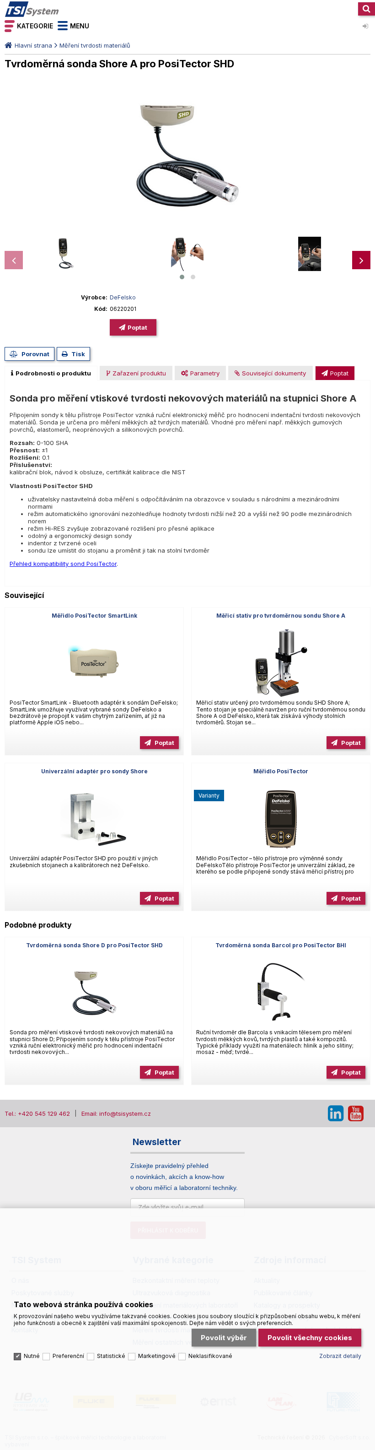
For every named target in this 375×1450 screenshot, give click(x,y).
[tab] (51, 373)
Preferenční (68, 1355)
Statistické (111, 1355)
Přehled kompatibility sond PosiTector (63, 563)
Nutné (32, 1355)
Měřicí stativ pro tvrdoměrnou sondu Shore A (280, 615)
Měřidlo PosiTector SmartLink (94, 615)
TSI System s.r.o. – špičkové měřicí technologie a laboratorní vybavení (32, 9)
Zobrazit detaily (340, 1355)
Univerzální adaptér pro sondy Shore (94, 771)
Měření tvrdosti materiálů (94, 45)
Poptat (137, 327)
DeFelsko (123, 297)
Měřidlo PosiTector (280, 771)
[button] (182, 277)
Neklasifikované (210, 1355)
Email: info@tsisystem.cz (116, 1113)
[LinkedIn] (335, 1113)
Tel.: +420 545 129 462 (37, 1113)
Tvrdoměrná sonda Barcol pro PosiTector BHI (280, 945)
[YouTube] (356, 1113)
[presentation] (14, 260)
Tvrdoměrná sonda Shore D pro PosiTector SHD (94, 945)
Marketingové (157, 1355)
